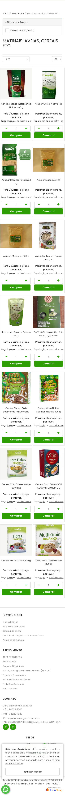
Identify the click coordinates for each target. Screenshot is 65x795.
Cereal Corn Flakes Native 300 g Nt (16, 486)
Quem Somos (10, 622)
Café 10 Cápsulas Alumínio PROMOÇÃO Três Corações (48, 335)
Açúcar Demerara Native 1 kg (16, 181)
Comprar (16, 135)
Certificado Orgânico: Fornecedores (23, 635)
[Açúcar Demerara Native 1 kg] (16, 160)
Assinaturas (9, 661)
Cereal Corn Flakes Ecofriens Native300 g (48, 410)
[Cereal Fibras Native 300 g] (16, 540)
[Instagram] (13, 727)
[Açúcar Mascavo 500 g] (16, 236)
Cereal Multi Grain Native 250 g (48, 562)
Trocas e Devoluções (15, 675)
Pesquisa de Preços (14, 626)
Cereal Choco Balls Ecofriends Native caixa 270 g (16, 412)
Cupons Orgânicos (13, 666)
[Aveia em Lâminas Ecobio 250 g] (16, 312)
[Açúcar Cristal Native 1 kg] (48, 83)
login (10, 121)
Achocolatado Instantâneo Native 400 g (16, 105)
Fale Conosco (10, 688)
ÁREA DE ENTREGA (12, 657)
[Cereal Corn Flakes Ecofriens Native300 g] (48, 388)
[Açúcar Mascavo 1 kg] (48, 160)
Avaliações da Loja (13, 640)
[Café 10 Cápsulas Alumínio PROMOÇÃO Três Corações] (48, 312)
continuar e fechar (33, 771)
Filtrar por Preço (17, 22)
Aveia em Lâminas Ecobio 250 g (16, 333)
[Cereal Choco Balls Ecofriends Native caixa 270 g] (16, 388)
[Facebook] (5, 727)
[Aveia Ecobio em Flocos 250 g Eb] (48, 236)
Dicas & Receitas (12, 631)
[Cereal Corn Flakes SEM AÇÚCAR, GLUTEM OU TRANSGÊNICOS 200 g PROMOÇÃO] (48, 464)
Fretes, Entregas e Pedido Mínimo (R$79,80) (27, 670)
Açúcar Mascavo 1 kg (48, 180)
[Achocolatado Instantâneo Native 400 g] (16, 83)
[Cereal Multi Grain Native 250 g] (48, 540)
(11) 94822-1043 (13, 709)
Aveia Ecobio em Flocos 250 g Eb (48, 257)
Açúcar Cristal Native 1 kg (49, 103)
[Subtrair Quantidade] (6, 129)
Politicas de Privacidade (16, 679)
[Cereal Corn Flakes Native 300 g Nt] (16, 464)
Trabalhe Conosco (13, 684)
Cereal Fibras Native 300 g (16, 560)
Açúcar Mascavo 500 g (16, 256)
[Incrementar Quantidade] (26, 129)
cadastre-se (24, 121)
